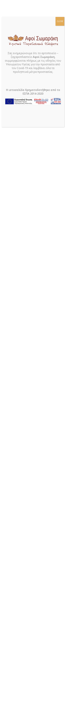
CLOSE (60, 21)
